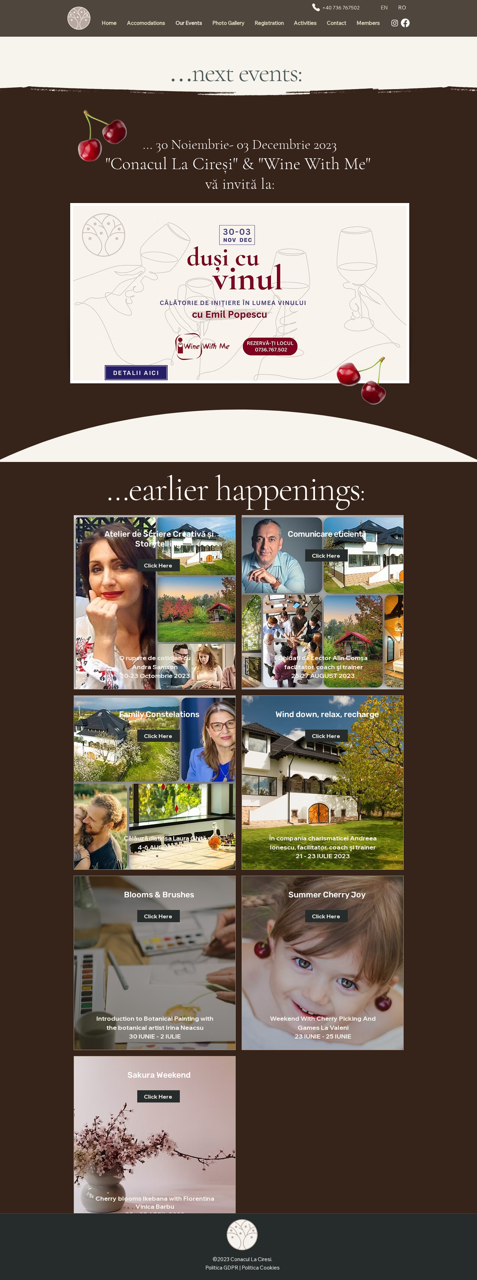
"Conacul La (148, 163)
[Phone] (316, 7)
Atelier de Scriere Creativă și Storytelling (159, 539)
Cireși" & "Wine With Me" (283, 163)
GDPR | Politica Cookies (251, 1267)
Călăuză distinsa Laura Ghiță (165, 838)
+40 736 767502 (341, 8)
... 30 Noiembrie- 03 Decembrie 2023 (240, 144)
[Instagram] (394, 23)
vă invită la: (240, 183)
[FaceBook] (405, 23)
